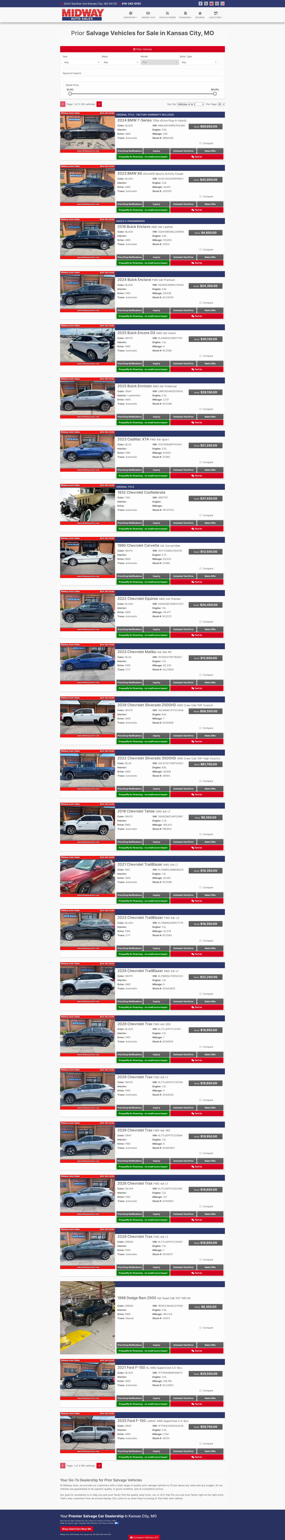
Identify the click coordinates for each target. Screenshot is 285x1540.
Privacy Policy (111, 1521)
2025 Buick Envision (146, 386)
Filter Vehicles (144, 49)
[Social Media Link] (217, 3)
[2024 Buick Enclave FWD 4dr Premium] (87, 291)
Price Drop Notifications (130, 151)
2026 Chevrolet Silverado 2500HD (165, 705)
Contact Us (101, 1521)
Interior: (122, 129)
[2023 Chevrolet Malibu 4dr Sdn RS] (87, 663)
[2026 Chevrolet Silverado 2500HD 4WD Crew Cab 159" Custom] (87, 716)
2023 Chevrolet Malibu (144, 652)
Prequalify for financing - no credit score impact (143, 156)
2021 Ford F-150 (149, 1367)
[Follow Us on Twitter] (206, 3)
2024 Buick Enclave (146, 279)
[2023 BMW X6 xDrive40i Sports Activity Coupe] (87, 185)
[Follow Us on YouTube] (211, 3)
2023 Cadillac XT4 (143, 439)
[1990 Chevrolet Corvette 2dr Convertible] (87, 557)
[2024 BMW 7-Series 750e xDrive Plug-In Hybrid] (87, 132)
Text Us (198, 156)
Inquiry (156, 151)
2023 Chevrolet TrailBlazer (148, 917)
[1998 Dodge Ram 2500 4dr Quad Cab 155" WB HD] (87, 1317)
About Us (92, 1521)
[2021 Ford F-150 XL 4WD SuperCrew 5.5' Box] (87, 1379)
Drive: (120, 133)
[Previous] (62, 104)
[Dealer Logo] (83, 14)
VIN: (154, 125)
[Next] (99, 104)
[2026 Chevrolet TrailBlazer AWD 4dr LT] (87, 982)
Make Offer (210, 151)
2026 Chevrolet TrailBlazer (148, 971)
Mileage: (157, 133)
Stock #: (157, 137)
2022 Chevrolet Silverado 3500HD (168, 758)
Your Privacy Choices (106, 1523)
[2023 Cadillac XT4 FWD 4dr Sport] (87, 450)
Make (105, 56)
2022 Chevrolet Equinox (149, 598)
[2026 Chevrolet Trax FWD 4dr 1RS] (87, 1141)
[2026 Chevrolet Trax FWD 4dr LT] (87, 1088)
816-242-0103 (131, 3)
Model (144, 56)
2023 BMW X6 (150, 173)
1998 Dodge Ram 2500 (154, 1298)
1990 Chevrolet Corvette (148, 545)
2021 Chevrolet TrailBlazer (147, 864)
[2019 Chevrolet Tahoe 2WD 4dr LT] (87, 822)
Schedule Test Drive (183, 151)
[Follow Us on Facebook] (200, 3)
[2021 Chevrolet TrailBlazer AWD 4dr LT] (87, 876)
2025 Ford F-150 (153, 1421)
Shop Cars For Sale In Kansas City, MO (74, 1521)
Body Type (186, 56)
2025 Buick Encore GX (146, 333)
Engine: (156, 129)
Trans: (121, 137)
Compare (208, 143)
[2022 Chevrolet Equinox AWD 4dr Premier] (87, 610)
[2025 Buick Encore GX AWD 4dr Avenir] (87, 344)
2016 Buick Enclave (145, 226)
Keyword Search (72, 73)
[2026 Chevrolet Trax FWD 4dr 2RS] (87, 1035)
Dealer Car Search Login (68, 1523)
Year (65, 56)
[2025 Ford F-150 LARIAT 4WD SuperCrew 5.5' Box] (87, 1432)
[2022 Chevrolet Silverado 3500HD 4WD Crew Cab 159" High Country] (87, 769)
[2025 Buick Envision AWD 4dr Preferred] (87, 397)
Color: (121, 125)
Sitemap (94, 1523)
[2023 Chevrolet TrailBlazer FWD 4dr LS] (87, 929)
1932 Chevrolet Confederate (141, 492)
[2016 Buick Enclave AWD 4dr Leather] (87, 238)
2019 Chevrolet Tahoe (144, 811)
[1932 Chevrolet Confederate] (87, 504)
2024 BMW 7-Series (151, 120)
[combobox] (81, 62)
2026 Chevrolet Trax (143, 1024)
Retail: (72, 85)
